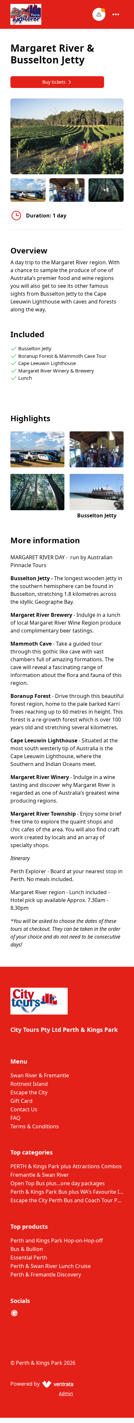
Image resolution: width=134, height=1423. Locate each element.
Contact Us (23, 1109)
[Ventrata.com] (56, 1383)
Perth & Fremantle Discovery (45, 1274)
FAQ (15, 1117)
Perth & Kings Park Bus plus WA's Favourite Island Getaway (67, 1191)
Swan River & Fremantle (39, 1075)
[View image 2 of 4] (67, 190)
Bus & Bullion (26, 1249)
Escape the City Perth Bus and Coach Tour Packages (67, 1200)
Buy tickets (54, 82)
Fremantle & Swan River (39, 1174)
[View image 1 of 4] (28, 190)
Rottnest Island (29, 1083)
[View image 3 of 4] (37, 496)
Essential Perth (28, 1257)
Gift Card (21, 1100)
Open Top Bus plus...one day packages (57, 1183)
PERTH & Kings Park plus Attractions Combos (66, 1166)
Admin (66, 1393)
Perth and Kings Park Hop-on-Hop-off (56, 1240)
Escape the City (28, 1092)
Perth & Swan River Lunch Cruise (50, 1266)
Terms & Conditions (34, 1126)
